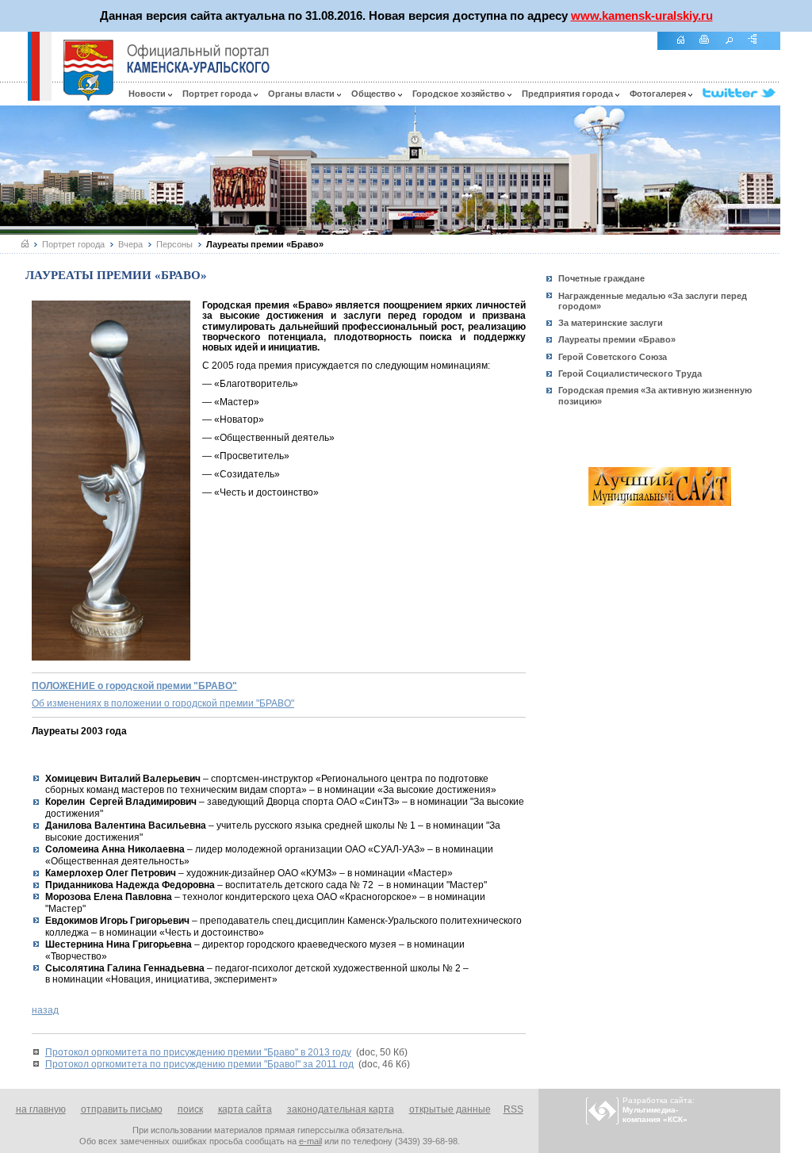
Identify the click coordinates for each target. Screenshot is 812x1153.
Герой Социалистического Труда (630, 373)
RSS (513, 1109)
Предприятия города (568, 93)
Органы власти (302, 93)
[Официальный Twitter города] (741, 94)
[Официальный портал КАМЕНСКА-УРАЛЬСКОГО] (198, 58)
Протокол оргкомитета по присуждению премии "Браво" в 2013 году (198, 1052)
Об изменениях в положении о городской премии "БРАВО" (163, 703)
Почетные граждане (601, 278)
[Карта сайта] (758, 48)
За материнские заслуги (610, 323)
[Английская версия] (13, 97)
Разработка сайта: (658, 1110)
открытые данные (450, 1109)
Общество (374, 93)
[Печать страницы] (710, 48)
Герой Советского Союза (612, 357)
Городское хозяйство (460, 93)
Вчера (130, 244)
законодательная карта (340, 1109)
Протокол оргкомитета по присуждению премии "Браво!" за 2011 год (199, 1064)
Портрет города (218, 93)
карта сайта (245, 1109)
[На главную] (686, 48)
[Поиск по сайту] (734, 48)
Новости (148, 93)
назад (45, 1010)
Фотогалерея (659, 93)
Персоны (174, 244)
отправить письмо (122, 1109)
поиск (190, 1109)
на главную (41, 1109)
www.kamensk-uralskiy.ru (642, 15)
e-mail (310, 1141)
